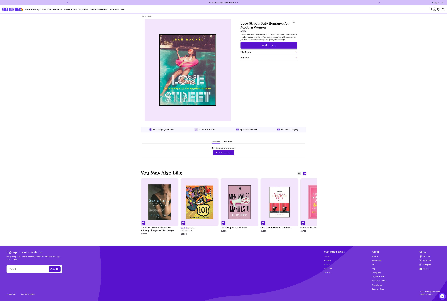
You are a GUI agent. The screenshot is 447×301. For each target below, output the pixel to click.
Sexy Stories (376, 260)
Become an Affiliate (379, 281)
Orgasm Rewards (378, 277)
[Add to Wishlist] (294, 22)
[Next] (379, 3)
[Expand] (237, 2)
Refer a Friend (377, 285)
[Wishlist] (438, 9)
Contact (327, 256)
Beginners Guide (378, 289)
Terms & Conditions (28, 294)
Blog (373, 269)
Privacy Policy (11, 294)
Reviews (327, 273)
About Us (375, 256)
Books (150, 16)
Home (144, 16)
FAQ (373, 264)
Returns (327, 264)
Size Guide (328, 269)
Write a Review (226, 153)
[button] (442, 296)
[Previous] (68, 3)
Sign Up (54, 269)
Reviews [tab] (216, 142)
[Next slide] (304, 173)
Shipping (327, 260)
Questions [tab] (227, 142)
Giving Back (376, 273)
